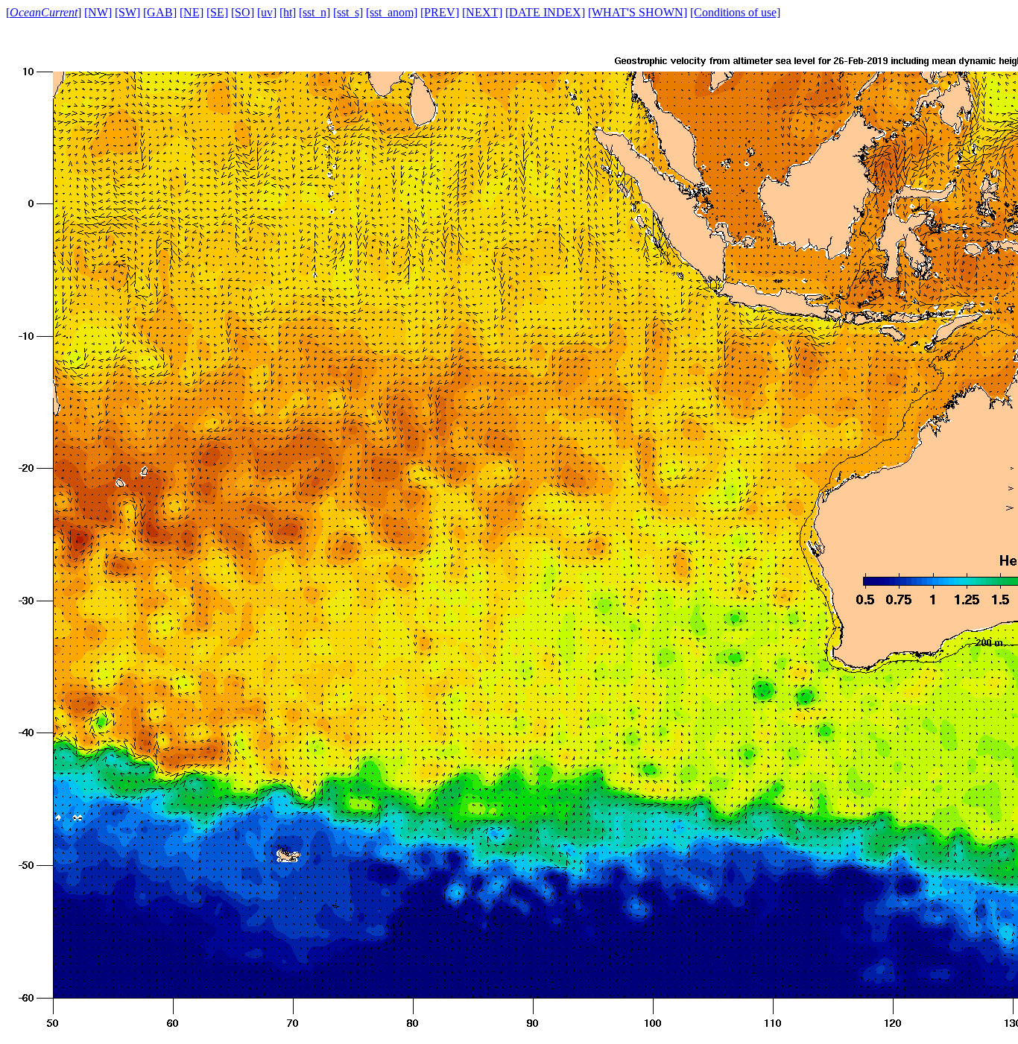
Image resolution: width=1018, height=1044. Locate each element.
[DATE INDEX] (545, 12)
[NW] (98, 12)
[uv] (266, 12)
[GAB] (160, 12)
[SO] (242, 12)
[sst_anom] (391, 12)
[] (43, 12)
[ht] (287, 12)
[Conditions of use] (735, 12)
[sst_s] (348, 12)
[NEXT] (482, 12)
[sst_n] (314, 12)
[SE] (217, 12)
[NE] (191, 12)
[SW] (127, 12)
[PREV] (439, 12)
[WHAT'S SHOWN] (637, 12)
